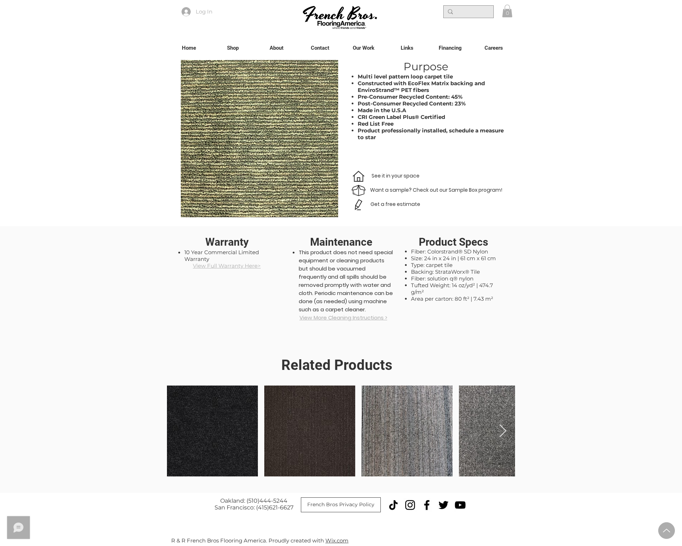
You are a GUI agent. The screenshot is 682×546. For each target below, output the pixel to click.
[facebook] (426, 505)
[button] (507, 11)
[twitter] (443, 505)
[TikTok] (393, 505)
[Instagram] (410, 505)
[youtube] (460, 505)
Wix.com (336, 540)
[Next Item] (503, 431)
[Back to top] (666, 530)
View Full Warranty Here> (227, 265)
